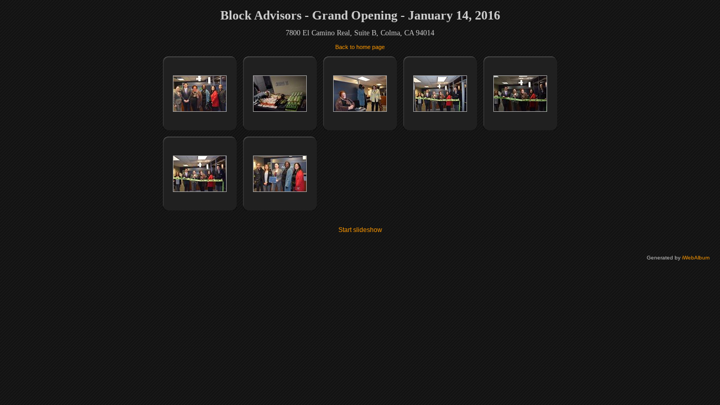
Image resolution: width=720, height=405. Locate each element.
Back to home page (360, 47)
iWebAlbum (695, 258)
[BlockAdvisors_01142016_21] (520, 109)
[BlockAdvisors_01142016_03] (200, 109)
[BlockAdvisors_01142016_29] (280, 190)
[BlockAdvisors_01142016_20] (440, 109)
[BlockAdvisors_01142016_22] (200, 190)
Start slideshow (360, 230)
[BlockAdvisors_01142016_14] (360, 109)
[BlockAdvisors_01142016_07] (280, 109)
